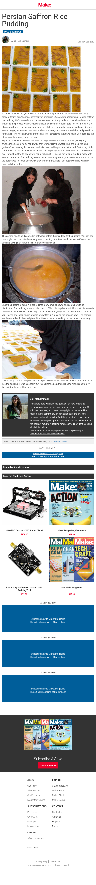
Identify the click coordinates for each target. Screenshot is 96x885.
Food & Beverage (12, 31)
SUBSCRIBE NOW (48, 765)
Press (55, 826)
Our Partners (33, 795)
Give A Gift (32, 816)
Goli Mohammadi (39, 399)
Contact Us (57, 811)
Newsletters (33, 826)
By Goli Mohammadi (20, 41)
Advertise (56, 816)
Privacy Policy (41, 861)
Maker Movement (36, 799)
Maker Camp (58, 799)
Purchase (32, 811)
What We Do (33, 790)
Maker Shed (58, 795)
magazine (60, 785)
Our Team (32, 785)
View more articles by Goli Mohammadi (47, 433)
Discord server (60, 441)
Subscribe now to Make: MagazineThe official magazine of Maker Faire (48, 455)
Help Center (58, 821)
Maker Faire (58, 790)
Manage (31, 821)
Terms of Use (55, 861)
